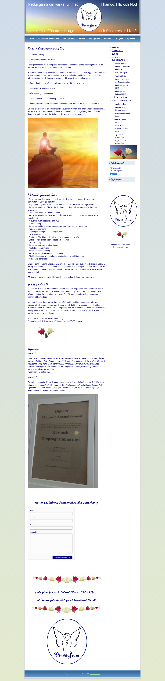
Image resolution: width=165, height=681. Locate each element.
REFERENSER (117, 51)
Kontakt (107, 39)
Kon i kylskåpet (121, 73)
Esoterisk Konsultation (48, 39)
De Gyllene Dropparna (125, 39)
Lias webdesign (95, 674)
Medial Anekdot (121, 63)
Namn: (32, 511)
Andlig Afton (94, 39)
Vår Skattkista (120, 76)
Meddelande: (35, 532)
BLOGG (115, 54)
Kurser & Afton (120, 119)
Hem (32, 39)
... (119, 97)
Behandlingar (69, 39)
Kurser (82, 39)
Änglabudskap (120, 104)
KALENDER (116, 47)
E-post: (32, 518)
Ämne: (32, 525)
